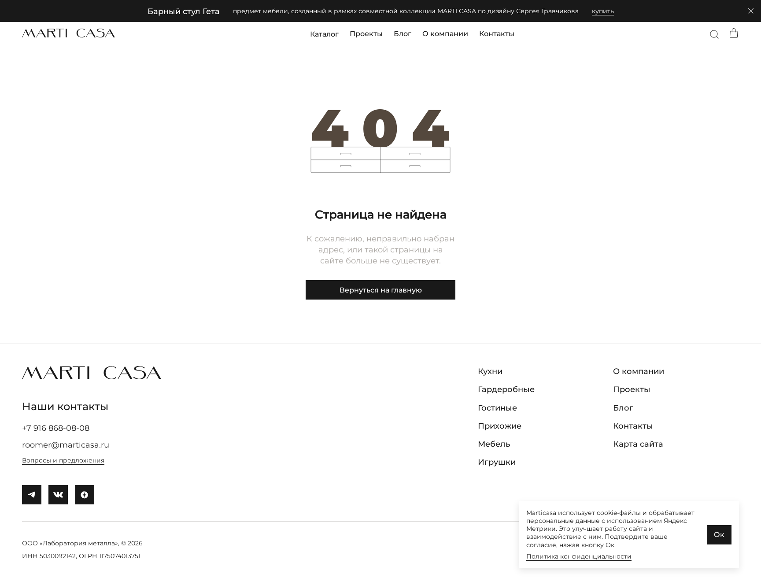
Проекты (366, 34)
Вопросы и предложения (63, 460)
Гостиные (497, 408)
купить (603, 11)
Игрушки (497, 462)
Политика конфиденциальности (579, 556)
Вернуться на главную (381, 290)
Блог (402, 34)
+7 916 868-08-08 (55, 428)
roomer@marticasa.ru (65, 445)
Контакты (496, 34)
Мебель (494, 444)
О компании (445, 34)
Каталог (324, 34)
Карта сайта (638, 444)
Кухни (490, 371)
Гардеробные (506, 389)
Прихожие (499, 426)
